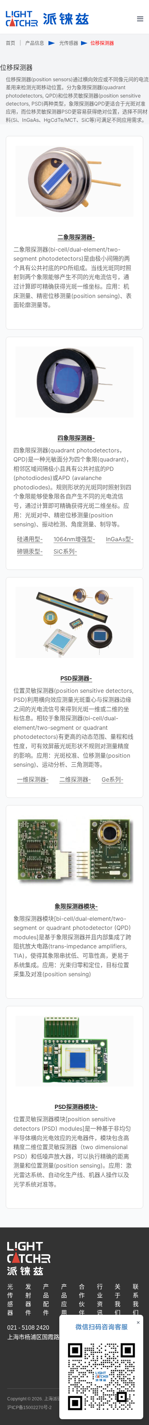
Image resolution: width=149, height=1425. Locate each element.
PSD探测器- (76, 678)
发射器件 (28, 1300)
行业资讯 (100, 1300)
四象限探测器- (76, 438)
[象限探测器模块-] (74, 850)
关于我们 (117, 1300)
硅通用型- (30, 539)
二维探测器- (75, 779)
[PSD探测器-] (74, 622)
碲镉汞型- (30, 551)
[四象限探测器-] (74, 382)
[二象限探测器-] (74, 181)
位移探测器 (102, 43)
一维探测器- (32, 779)
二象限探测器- (76, 237)
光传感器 (68, 43)
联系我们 (136, 1300)
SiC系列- (65, 551)
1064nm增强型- (74, 539)
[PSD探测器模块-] (74, 1051)
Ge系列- (112, 779)
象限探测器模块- (76, 906)
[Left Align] (139, 32)
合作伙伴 (82, 1300)
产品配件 (46, 1300)
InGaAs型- (119, 539)
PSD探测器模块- (76, 1106)
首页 (10, 43)
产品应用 (64, 1300)
